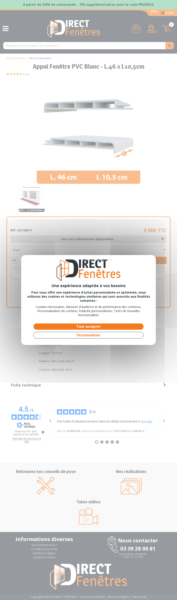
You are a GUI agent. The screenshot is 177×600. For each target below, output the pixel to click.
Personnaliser (88, 335)
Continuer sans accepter (97, 259)
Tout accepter (88, 326)
